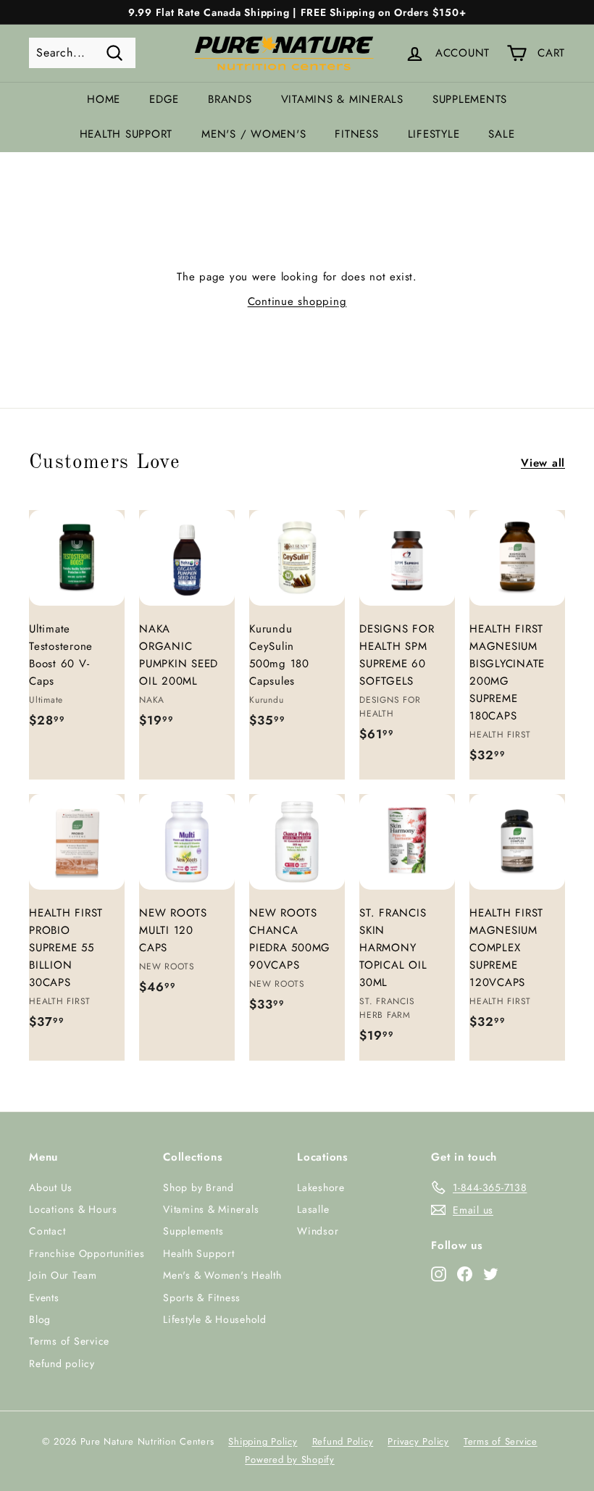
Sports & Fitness (201, 1297)
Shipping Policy (262, 1441)
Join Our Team (63, 1275)
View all (543, 463)
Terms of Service (69, 1341)
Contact (47, 1231)
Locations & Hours (73, 1209)
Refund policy (62, 1363)
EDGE (164, 99)
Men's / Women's (253, 134)
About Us (50, 1187)
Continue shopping (297, 301)
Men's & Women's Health (222, 1275)
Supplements (469, 99)
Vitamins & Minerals (342, 99)
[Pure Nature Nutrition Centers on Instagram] (438, 1273)
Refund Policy (343, 1441)
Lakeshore (321, 1187)
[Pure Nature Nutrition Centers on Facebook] (464, 1273)
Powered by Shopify (290, 1459)
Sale (501, 134)
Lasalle (313, 1209)
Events (44, 1297)
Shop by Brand (198, 1187)
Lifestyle (434, 134)
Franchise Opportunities (86, 1253)
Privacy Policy (418, 1441)
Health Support (126, 134)
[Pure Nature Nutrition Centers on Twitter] (490, 1273)
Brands (230, 99)
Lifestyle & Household (215, 1319)
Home (103, 99)
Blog (40, 1319)
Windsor (317, 1231)
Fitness (356, 134)
